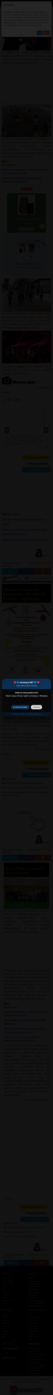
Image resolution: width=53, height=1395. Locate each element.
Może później (36, 707)
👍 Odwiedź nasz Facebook (20, 707)
